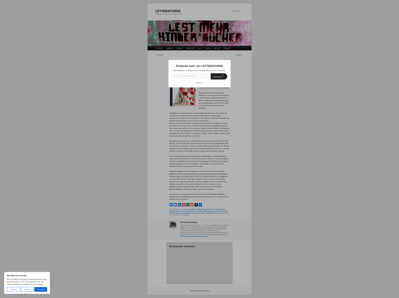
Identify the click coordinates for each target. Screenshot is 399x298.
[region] (27, 283)
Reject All (27, 289)
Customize (13, 289)
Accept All (41, 289)
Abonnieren (217, 77)
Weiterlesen (199, 83)
